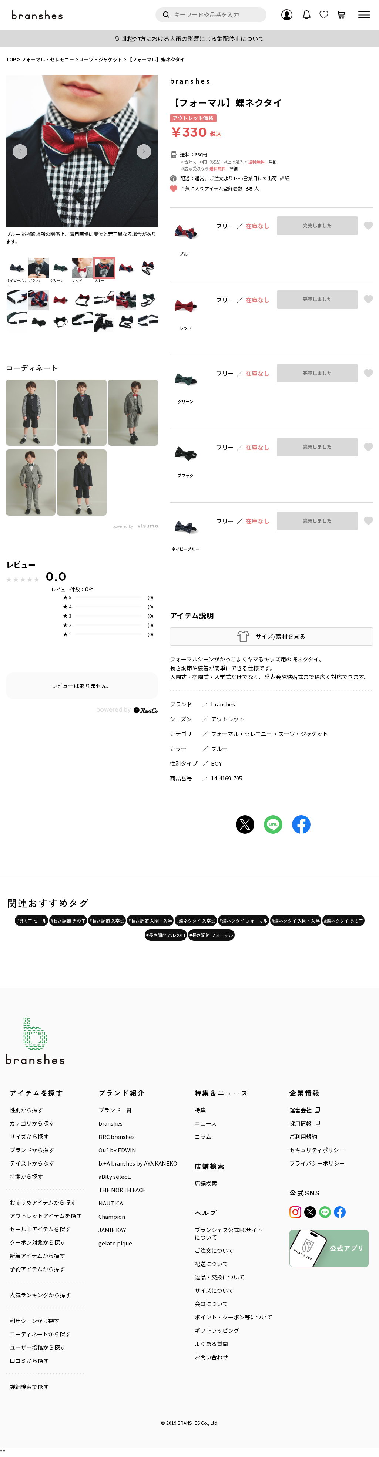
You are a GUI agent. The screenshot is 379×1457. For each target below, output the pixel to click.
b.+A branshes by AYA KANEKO (137, 1163)
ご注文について (214, 1250)
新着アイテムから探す (37, 1255)
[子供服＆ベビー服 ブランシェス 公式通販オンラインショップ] (38, 15)
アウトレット (227, 719)
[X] (310, 1212)
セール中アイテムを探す (40, 1229)
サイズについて (214, 1290)
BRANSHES (189, 1423)
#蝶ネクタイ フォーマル (243, 920)
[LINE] (325, 1212)
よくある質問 (211, 1344)
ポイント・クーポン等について (233, 1317)
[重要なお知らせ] (306, 14)
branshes (190, 80)
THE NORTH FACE (121, 1190)
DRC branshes (116, 1136)
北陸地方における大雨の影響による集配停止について (193, 38)
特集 (200, 1110)
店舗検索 (206, 1183)
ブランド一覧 (115, 1110)
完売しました (317, 226)
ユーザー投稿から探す (37, 1347)
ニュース (206, 1123)
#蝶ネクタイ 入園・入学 (296, 920)
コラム (203, 1136)
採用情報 (300, 1123)
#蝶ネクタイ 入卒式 (195, 920)
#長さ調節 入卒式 (107, 920)
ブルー (219, 748)
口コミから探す (29, 1361)
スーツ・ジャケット (303, 734)
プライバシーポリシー (317, 1163)
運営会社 (300, 1110)
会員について (211, 1304)
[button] (20, 151)
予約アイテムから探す (37, 1269)
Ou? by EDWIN (117, 1150)
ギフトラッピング (217, 1330)
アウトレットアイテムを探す (45, 1216)
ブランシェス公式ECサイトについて (228, 1233)
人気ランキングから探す (40, 1295)
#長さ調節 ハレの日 (165, 935)
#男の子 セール (31, 920)
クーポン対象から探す (37, 1242)
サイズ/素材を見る (280, 636)
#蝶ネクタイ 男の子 (343, 920)
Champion (111, 1216)
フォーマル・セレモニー (241, 734)
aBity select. (114, 1176)
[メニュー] (364, 15)
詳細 (272, 162)
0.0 (56, 576)
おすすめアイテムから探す (43, 1202)
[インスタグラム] (295, 1212)
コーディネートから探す (40, 1334)
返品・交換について (220, 1277)
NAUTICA (110, 1203)
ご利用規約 (303, 1136)
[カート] (340, 14)
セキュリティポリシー (317, 1150)
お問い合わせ (211, 1357)
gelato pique (115, 1243)
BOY (216, 763)
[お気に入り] (323, 14)
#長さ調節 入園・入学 (150, 920)
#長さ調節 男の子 (68, 920)
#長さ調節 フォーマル (211, 935)
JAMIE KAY (112, 1230)
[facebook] (340, 1212)
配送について (211, 1264)
